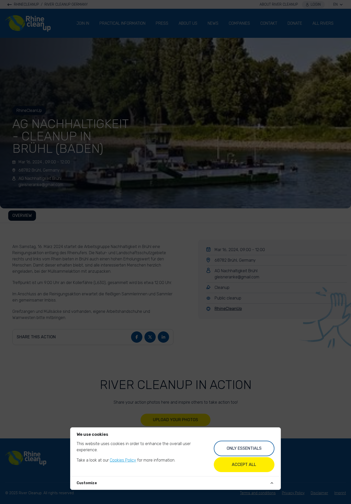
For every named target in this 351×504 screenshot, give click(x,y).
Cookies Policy (123, 460)
